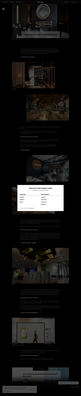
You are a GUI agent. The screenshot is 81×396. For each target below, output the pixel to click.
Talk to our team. (32, 208)
